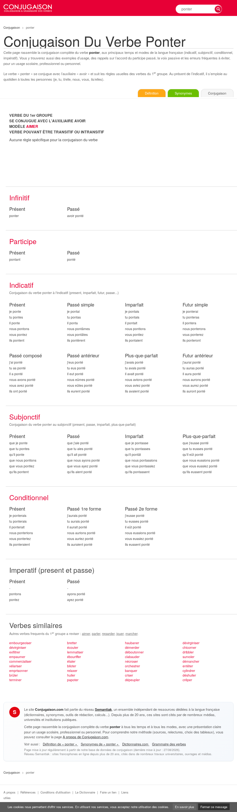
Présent (17, 209)
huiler (71, 675)
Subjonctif (24, 417)
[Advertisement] (179, 145)
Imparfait (134, 305)
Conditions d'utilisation (55, 792)
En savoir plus (184, 807)
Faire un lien (108, 792)
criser (129, 675)
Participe (23, 241)
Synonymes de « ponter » (100, 744)
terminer (15, 679)
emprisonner (18, 670)
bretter (72, 642)
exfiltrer (14, 652)
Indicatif (21, 285)
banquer (131, 670)
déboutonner (134, 652)
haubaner (132, 642)
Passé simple (80, 305)
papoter (72, 679)
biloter (71, 666)
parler (96, 633)
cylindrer (189, 670)
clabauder (132, 656)
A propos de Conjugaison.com (85, 736)
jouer (120, 633)
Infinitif (19, 197)
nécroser (131, 661)
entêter (188, 666)
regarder (108, 633)
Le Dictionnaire (85, 792)
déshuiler (189, 675)
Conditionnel (29, 497)
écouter (72, 647)
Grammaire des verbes (169, 744)
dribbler (188, 652)
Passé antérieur (83, 355)
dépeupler (132, 679)
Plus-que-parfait (141, 355)
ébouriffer (74, 656)
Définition (152, 93)
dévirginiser (17, 647)
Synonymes (183, 93)
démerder (132, 647)
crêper (187, 679)
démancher (191, 661)
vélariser (15, 666)
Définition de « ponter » (60, 744)
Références (28, 792)
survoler (188, 656)
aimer (86, 633)
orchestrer (132, 666)
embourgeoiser (20, 642)
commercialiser (20, 661)
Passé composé (25, 355)
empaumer (17, 656)
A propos (9, 792)
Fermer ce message (213, 807)
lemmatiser (75, 652)
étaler (71, 661)
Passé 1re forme (84, 509)
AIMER (32, 126)
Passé (73, 209)
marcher (131, 633)
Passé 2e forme (141, 509)
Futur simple (195, 305)
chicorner (189, 647)
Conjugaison (11, 27)
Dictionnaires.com (135, 744)
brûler (13, 675)
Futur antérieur (198, 355)
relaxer (72, 670)
